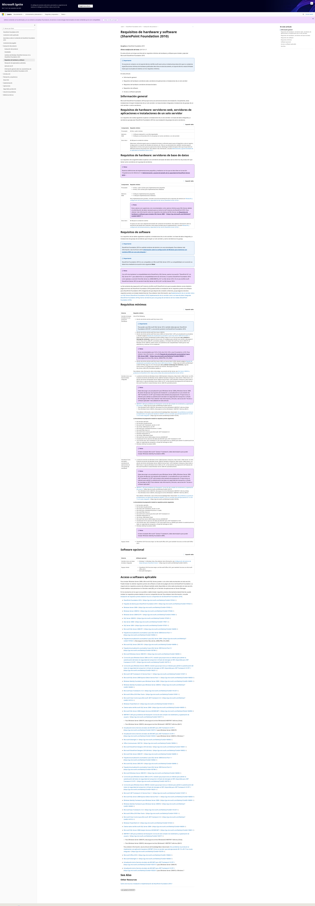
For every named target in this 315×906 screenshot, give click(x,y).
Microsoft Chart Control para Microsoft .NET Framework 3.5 (142, 698)
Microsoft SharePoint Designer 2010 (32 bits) (138, 747)
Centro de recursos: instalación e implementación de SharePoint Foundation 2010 (146, 884)
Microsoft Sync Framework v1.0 (133, 691)
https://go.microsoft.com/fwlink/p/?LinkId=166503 (176, 678)
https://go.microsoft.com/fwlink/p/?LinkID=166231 (140, 670)
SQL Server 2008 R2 (130, 618)
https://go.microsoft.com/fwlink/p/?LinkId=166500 (163, 654)
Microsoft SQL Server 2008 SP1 (133, 629)
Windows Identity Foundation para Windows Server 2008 (141, 681)
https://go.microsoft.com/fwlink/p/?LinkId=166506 (155, 740)
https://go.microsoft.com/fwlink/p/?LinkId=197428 (156, 611)
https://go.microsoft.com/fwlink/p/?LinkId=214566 (159, 615)
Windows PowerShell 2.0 (131, 704)
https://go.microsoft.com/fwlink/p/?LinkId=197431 (151, 625)
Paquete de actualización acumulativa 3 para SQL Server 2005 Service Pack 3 (147, 648)
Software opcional (286, 42)
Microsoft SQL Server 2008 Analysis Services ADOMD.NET (141, 711)
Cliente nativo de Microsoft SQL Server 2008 (137, 707)
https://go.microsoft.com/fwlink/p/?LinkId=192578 (147, 851)
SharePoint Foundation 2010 (134, 26)
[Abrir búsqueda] (303, 14)
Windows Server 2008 (130, 607)
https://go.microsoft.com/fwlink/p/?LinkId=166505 (168, 707)
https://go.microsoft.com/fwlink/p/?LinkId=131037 (169, 674)
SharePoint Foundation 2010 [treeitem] (11, 32)
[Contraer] (34, 25)
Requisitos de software (287, 37)
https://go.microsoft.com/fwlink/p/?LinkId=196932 (169, 750)
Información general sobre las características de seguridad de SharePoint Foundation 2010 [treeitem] (18, 70)
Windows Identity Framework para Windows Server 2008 (141, 800)
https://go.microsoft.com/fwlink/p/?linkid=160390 (176, 711)
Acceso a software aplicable (288, 44)
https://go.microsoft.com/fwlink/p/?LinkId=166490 (160, 629)
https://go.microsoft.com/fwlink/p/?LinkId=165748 (139, 650)
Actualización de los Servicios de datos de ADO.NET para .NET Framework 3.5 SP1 (149, 728)
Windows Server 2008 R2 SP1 (133, 615)
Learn (122, 26)
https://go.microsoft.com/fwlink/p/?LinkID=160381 (176, 681)
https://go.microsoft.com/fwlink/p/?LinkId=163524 (139, 736)
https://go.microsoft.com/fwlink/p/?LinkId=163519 (139, 730)
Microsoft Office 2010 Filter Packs (134, 694)
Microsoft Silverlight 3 (130, 740)
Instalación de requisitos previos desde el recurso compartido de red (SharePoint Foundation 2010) (151, 596)
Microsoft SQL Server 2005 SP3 (133, 644)
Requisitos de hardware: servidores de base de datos (295, 35)
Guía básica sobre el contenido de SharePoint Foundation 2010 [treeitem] (19, 39)
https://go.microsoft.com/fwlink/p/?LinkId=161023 (156, 704)
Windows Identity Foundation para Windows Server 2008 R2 (142, 685)
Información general (286, 30)
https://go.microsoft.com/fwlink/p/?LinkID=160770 (153, 662)
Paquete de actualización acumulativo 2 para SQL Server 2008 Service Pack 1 (168, 335)
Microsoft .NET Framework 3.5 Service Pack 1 (138, 674)
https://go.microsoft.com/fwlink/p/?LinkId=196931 (169, 747)
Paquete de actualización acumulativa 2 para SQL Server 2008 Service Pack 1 (147, 633)
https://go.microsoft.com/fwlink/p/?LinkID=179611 (151, 622)
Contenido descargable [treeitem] (9, 43)
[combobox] (18, 28)
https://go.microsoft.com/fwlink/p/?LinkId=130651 (176, 830)
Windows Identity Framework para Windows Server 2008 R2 (142, 804)
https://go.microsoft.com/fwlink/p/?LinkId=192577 (146, 717)
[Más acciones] (193, 26)
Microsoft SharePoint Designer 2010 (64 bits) (138, 750)
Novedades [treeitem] (8, 52)
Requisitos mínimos (286, 40)
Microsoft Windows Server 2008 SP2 (135, 654)
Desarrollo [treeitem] (6, 80)
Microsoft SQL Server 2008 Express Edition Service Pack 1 (141, 678)
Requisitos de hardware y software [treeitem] (14, 60)
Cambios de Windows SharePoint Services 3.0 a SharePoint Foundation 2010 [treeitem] (18, 56)
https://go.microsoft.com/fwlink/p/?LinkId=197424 (174, 604)
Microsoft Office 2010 (130, 855)
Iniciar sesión (309, 14)
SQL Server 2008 (129, 622)
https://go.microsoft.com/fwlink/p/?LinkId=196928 (167, 356)
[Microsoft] (3, 14)
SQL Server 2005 (129, 625)
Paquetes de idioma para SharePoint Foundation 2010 (140, 604)
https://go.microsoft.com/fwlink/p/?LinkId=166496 (160, 644)
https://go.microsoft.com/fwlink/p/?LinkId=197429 (153, 618)
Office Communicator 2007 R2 (133, 743)
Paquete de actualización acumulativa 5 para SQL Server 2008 (143, 638)
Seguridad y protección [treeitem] (9, 89)
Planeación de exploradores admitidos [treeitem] (15, 63)
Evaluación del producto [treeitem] (11, 49)
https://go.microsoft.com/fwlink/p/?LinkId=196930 (160, 743)
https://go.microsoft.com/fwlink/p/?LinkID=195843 (155, 855)
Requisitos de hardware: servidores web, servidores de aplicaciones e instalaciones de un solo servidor (296, 32)
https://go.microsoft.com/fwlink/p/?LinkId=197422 (159, 600)
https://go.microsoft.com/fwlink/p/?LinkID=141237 (161, 691)
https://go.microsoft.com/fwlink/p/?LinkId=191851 (162, 694)
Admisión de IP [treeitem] (9, 66)
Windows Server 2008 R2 (131, 611)
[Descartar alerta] (311, 3)
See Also (283, 46)
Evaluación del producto (150, 26)
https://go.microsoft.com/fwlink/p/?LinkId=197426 (154, 607)
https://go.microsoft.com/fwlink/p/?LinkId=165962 (139, 635)
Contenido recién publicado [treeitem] (11, 35)
